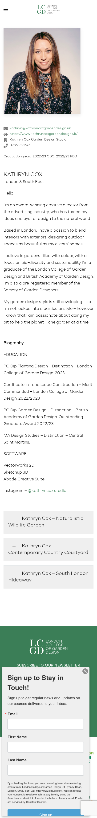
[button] (6, 9)
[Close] (85, 671)
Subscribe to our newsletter (48, 665)
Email (12, 714)
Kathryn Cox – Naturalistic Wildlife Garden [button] (45, 522)
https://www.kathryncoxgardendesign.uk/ (43, 134)
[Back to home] (48, 9)
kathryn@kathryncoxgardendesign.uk (40, 128)
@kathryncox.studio (47, 491)
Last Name (17, 760)
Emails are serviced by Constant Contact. (45, 800)
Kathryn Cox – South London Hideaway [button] (48, 577)
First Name (17, 737)
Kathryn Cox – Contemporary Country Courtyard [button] (48, 549)
